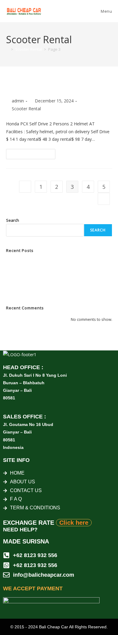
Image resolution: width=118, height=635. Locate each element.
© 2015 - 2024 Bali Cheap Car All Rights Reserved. (59, 626)
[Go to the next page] (104, 199)
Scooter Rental (26, 108)
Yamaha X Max (19, 262)
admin (18, 101)
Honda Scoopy (19, 290)
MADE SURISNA (26, 541)
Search (12, 220)
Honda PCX (25, 87)
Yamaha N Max (20, 269)
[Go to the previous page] (25, 187)
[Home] (7, 49)
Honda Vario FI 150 (23, 283)
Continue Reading (33, 152)
